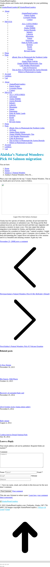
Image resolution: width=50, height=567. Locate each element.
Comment (3, 452)
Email (7, 509)
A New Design (5, 365)
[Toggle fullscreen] (6, 564)
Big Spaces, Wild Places (9, 379)
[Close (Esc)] (1, 564)
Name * (3, 472)
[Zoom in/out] (8, 564)
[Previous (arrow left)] (1, 566)
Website (34, 476)
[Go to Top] (25, 562)
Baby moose (4, 421)
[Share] (3, 564)
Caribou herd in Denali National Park (13, 435)
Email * (40, 472)
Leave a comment (21, 241)
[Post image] (6, 363)
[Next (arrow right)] (3, 566)
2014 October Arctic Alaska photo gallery (15, 407)
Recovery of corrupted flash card (12, 393)
